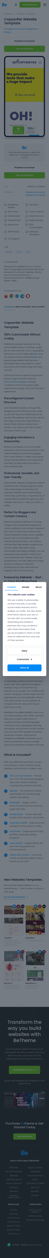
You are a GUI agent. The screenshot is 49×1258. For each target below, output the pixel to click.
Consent (11, 587)
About (39, 587)
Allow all (24, 667)
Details (25, 587)
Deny (24, 650)
